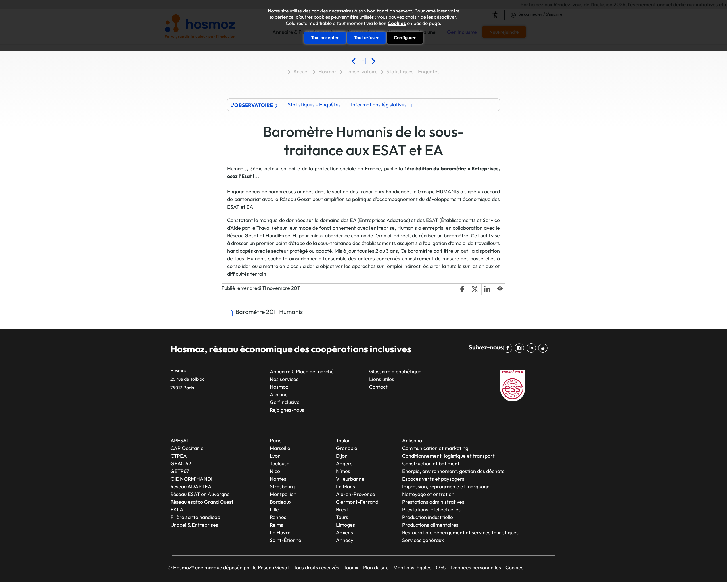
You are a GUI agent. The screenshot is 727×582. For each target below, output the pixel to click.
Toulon (343, 440)
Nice (275, 471)
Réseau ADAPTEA (191, 486)
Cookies (397, 23)
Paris (275, 440)
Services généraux (423, 540)
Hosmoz (327, 71)
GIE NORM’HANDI (191, 479)
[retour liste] (364, 61)
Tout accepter (325, 37)
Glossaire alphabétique (395, 371)
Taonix (351, 567)
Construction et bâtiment (430, 463)
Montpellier (283, 494)
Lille (274, 509)
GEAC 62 (180, 463)
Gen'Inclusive (285, 402)
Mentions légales (412, 567)
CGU (441, 567)
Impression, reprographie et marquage (446, 486)
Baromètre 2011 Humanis (269, 312)
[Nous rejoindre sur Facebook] (509, 348)
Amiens (344, 532)
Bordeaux (280, 502)
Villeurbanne (350, 479)
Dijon (342, 456)
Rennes (278, 517)
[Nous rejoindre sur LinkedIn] (532, 348)
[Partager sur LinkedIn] (487, 289)
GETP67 (179, 471)
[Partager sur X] (475, 289)
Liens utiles (381, 379)
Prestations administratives (433, 502)
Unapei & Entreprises (194, 525)
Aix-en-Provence (355, 494)
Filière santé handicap (195, 517)
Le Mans (345, 486)
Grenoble (346, 448)
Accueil (301, 71)
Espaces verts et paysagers (433, 479)
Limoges (345, 525)
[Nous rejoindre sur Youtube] (544, 348)
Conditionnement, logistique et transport (448, 456)
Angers (344, 463)
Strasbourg (282, 486)
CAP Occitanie (187, 448)
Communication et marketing (435, 448)
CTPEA (178, 456)
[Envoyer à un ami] (499, 289)
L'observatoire (361, 71)
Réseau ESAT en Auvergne (200, 494)
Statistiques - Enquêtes (413, 71)
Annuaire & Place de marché (302, 371)
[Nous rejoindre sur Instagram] (520, 348)
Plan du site (376, 567)
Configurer (405, 37)
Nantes (278, 479)
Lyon (275, 456)
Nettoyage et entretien (428, 494)
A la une (279, 394)
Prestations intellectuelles (431, 509)
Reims (276, 525)
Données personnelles (476, 567)
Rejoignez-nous (287, 410)
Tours (342, 517)
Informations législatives (379, 104)
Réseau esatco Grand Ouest (201, 502)
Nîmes (343, 471)
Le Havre (280, 532)
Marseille (280, 448)
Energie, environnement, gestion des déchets (453, 471)
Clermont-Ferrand (357, 502)
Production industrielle (427, 517)
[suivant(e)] (373, 61)
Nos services (284, 379)
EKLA (176, 509)
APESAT (179, 440)
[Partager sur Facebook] (462, 289)
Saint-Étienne (285, 540)
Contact (378, 387)
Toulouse (279, 463)
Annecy (344, 540)
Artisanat (413, 440)
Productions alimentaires (430, 525)
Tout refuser (366, 37)
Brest (342, 509)
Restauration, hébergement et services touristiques (460, 532)
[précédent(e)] (355, 61)
